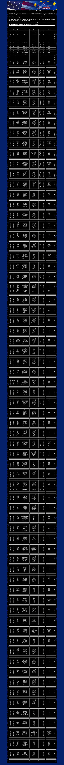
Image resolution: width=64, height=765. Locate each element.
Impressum (47, 10)
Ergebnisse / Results (17, 10)
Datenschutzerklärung (53, 10)
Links (43, 10)
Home (8, 10)
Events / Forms (12, 10)
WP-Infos (37, 10)
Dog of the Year (24, 10)
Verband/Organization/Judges (31, 10)
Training (41, 10)
